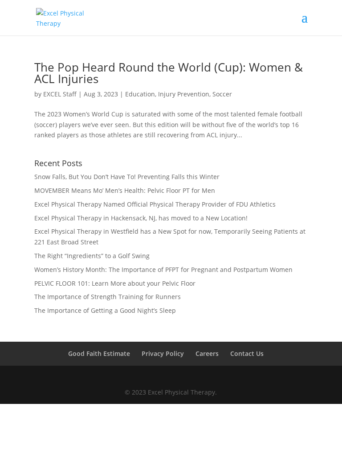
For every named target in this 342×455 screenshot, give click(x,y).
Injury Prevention (183, 94)
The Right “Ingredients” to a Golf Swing (92, 255)
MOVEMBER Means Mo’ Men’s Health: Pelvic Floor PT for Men (124, 190)
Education (140, 94)
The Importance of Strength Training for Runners (107, 296)
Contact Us (247, 353)
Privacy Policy (163, 353)
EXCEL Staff (60, 94)
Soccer (222, 94)
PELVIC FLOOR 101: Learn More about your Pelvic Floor (114, 283)
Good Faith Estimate (99, 353)
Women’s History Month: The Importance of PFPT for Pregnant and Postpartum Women (163, 269)
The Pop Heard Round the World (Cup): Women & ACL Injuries (168, 73)
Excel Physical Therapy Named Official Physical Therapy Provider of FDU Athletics (155, 204)
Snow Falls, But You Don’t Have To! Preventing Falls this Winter (127, 176)
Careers (207, 353)
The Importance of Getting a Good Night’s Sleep (105, 310)
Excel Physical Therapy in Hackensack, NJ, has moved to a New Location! (141, 218)
